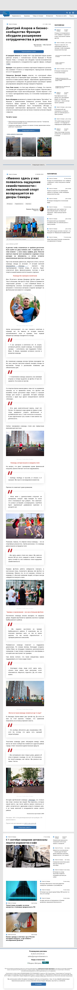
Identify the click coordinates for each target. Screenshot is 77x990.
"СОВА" (8, 64)
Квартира (28, 203)
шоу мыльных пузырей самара (62, 55)
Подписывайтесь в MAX (29, 51)
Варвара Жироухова (32, 209)
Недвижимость (19, 203)
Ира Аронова (38, 44)
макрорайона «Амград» (15, 266)
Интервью (9, 203)
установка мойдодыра (60, 79)
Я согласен (38, 984)
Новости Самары (13, 24)
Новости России (59, 848)
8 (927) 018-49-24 (38, 954)
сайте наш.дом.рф (30, 823)
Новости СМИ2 (10, 136)
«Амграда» (31, 800)
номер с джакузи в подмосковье (15, 134)
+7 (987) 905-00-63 (48, 974)
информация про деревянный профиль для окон (62, 87)
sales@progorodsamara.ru (38, 956)
